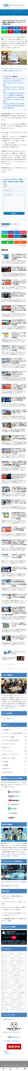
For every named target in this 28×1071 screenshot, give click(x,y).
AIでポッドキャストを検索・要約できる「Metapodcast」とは (11, 897)
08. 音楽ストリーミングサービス (14, 754)
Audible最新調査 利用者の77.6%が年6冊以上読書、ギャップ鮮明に (13, 920)
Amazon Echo (5, 226)
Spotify (19, 854)
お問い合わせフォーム (12, 706)
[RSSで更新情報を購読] (20, 242)
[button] (24, 31)
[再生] (3, 943)
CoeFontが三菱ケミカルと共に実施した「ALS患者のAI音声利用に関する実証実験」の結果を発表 (14, 106)
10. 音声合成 (14, 761)
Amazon (18, 224)
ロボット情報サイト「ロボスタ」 (10, 1040)
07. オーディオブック (14, 751)
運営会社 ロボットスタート (9, 1019)
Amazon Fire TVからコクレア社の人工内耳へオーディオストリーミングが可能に (13, 89)
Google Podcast (11, 854)
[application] (14, 937)
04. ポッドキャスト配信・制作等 (14, 740)
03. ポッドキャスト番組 (14, 737)
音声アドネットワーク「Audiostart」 (11, 1032)
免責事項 (5, 1051)
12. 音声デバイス (6, 224)
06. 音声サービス (14, 747)
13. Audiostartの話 (14, 772)
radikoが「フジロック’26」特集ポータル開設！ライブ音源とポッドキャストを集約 (13, 908)
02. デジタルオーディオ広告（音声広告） (14, 733)
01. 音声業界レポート (14, 730)
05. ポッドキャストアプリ (14, 744)
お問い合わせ (6, 1053)
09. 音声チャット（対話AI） (14, 758)
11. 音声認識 (14, 765)
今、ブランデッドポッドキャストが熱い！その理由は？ (13, 903)
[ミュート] (22, 943)
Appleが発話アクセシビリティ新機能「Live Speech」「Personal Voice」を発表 (13, 99)
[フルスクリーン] (25, 943)
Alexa (13, 224)
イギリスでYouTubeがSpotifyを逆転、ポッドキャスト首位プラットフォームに (13, 914)
